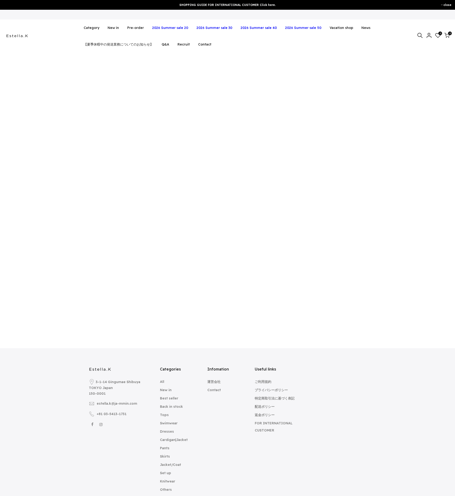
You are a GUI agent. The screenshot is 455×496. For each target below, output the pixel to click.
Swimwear (168, 423)
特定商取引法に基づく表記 (275, 398)
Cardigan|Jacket (174, 440)
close (447, 5)
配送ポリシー (265, 406)
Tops (164, 415)
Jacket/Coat (170, 465)
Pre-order (135, 28)
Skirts (165, 456)
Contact (204, 44)
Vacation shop (341, 28)
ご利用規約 (263, 382)
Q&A (165, 44)
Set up (165, 473)
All (162, 382)
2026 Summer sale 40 (259, 28)
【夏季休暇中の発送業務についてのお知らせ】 (118, 44)
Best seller (169, 398)
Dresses (167, 431)
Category (91, 28)
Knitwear (167, 481)
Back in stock (171, 406)
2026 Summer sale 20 (170, 28)
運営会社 (214, 382)
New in (113, 28)
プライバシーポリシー (271, 390)
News (365, 28)
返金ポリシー (265, 415)
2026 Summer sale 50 (303, 28)
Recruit (183, 44)
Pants (164, 448)
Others (166, 489)
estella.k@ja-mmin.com (117, 403)
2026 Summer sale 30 (214, 28)
